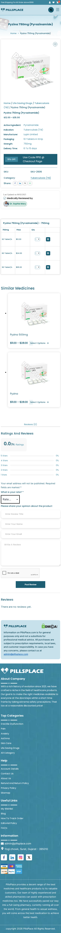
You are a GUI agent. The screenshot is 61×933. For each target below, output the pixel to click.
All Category (8, 752)
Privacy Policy (8, 788)
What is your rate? (12, 492)
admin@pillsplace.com (16, 654)
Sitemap (5, 792)
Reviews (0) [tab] (30, 424)
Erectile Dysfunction (12, 723)
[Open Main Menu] (57, 9)
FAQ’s (4, 828)
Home (13, 33)
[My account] (50, 2)
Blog (3, 813)
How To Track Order (12, 818)
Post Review (30, 584)
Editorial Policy (9, 823)
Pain (3, 728)
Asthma (5, 738)
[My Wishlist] (53, 2)
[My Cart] (57, 2)
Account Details (10, 768)
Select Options (37, 343)
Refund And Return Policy (15, 783)
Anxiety (5, 733)
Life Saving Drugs (22, 103)
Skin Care (6, 743)
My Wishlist (7, 808)
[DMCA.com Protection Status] (49, 625)
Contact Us (7, 773)
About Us (6, 778)
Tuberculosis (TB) (40, 178)
